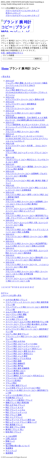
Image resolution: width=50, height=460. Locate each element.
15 (28, 287)
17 (33, 287)
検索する (38, 58)
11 (18, 287)
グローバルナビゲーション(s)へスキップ (22, 11)
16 (31, 287)
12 (21, 287)
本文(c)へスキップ (13, 13)
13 (23, 287)
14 (26, 287)
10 (16, 287)
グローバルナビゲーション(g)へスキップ (22, 15)
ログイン (4, 293)
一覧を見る (5, 77)
